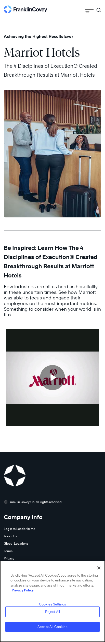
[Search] (98, 7)
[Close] (98, 568)
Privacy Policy (23, 590)
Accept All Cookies (52, 627)
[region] (52, 601)
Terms (8, 551)
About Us (10, 536)
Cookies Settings (52, 604)
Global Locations (16, 543)
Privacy (9, 558)
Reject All (52, 612)
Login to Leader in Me (19, 529)
